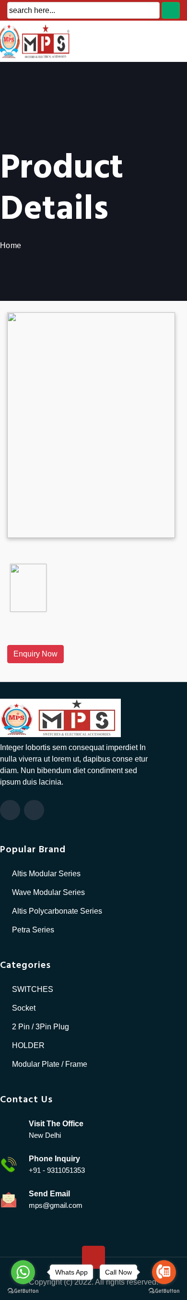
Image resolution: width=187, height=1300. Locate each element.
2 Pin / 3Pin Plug (40, 1027)
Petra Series (33, 930)
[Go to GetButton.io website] (23, 1290)
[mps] (60, 717)
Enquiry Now (35, 654)
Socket (23, 1008)
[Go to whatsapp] (23, 1272)
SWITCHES (32, 989)
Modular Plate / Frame (49, 1064)
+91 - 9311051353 (57, 1170)
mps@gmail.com (55, 1205)
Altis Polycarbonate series (57, 911)
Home (10, 245)
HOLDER (28, 1045)
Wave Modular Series (48, 892)
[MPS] (62, 40)
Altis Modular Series (46, 874)
